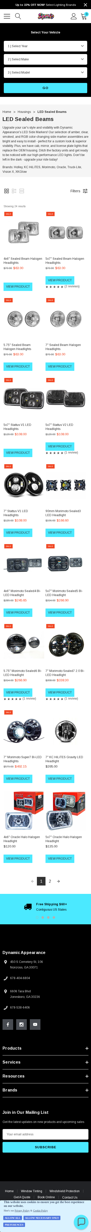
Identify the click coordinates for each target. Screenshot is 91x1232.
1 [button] (37, 917)
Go (45, 88)
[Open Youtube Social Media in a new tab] (35, 1024)
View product (18, 286)
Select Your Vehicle (45, 32)
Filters (75, 191)
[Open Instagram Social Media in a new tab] (21, 1024)
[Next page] (58, 881)
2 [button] (42, 917)
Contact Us (69, 1197)
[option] (45, 906)
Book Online (46, 1197)
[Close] (85, 5)
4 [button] (54, 917)
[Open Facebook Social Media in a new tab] (8, 1024)
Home (9, 1191)
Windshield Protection (65, 1191)
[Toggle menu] (7, 15)
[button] (7, 191)
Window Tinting (31, 1191)
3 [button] (48, 917)
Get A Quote (22, 1197)
